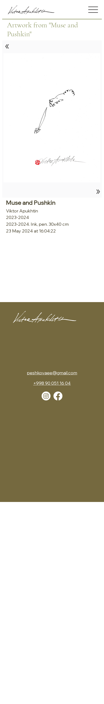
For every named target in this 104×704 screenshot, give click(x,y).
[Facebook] (57, 396)
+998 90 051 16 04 (52, 383)
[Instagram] (46, 396)
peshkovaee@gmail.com (52, 373)
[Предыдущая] (7, 46)
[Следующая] (97, 192)
